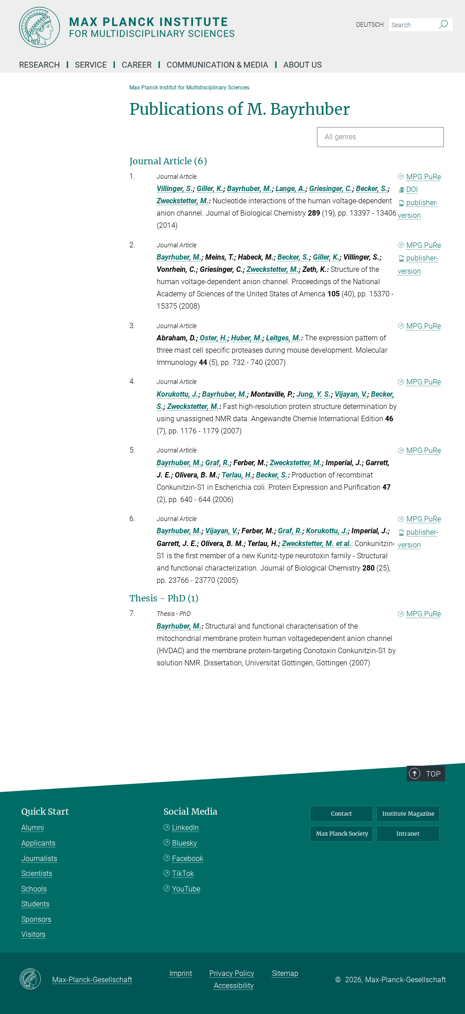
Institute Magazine (408, 813)
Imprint (180, 973)
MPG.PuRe (423, 176)
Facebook (187, 858)
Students (35, 904)
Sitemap (285, 973)
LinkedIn (185, 827)
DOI (412, 189)
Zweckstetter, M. (183, 201)
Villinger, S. (175, 188)
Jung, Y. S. (314, 394)
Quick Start (45, 812)
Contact (341, 813)
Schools (34, 889)
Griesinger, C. (330, 188)
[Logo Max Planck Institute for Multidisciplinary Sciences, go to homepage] (189, 27)
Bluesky (184, 843)
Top (433, 773)
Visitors (33, 934)
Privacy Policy (231, 973)
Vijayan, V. (351, 394)
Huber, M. (246, 338)
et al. (343, 543)
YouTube (186, 889)
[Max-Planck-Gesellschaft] (35, 979)
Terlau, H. (237, 475)
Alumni (32, 827)
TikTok (183, 873)
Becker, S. (372, 188)
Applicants (38, 843)
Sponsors (36, 919)
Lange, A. (291, 188)
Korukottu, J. (177, 394)
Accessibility (234, 985)
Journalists (39, 858)
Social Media (190, 812)
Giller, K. (210, 188)
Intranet (408, 833)
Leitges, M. (283, 338)
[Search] (443, 25)
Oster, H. (214, 338)
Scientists (36, 873)
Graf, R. (217, 462)
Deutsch (370, 24)
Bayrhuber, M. (249, 188)
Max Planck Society (342, 833)
